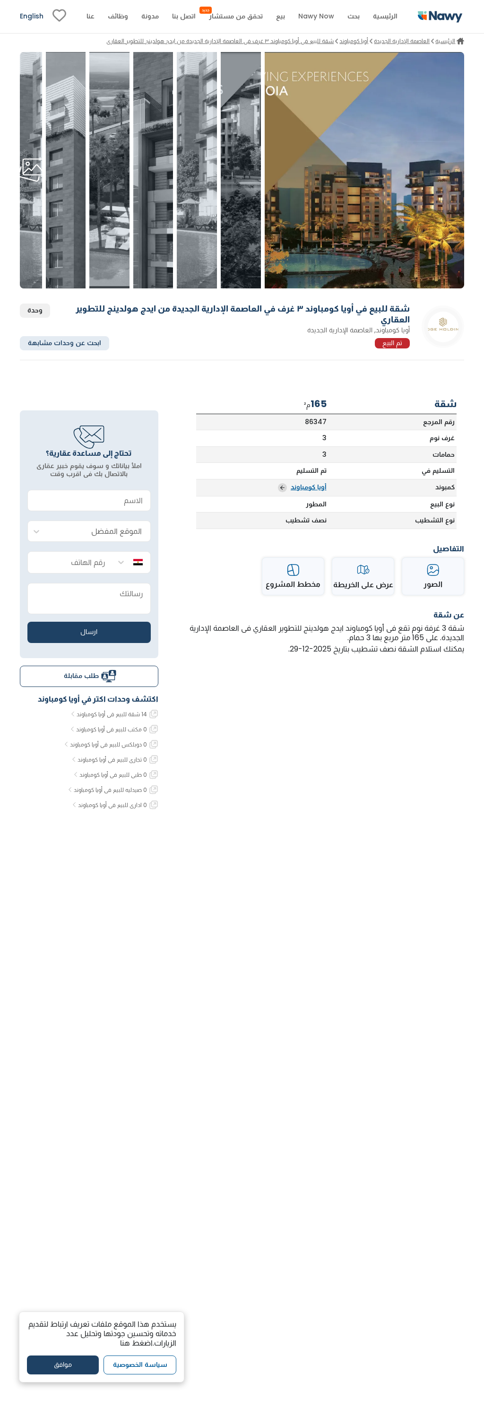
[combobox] (98, 531)
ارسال (88, 631)
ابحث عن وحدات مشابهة (64, 343)
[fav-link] (59, 16)
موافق (63, 1364)
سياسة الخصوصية (140, 1364)
